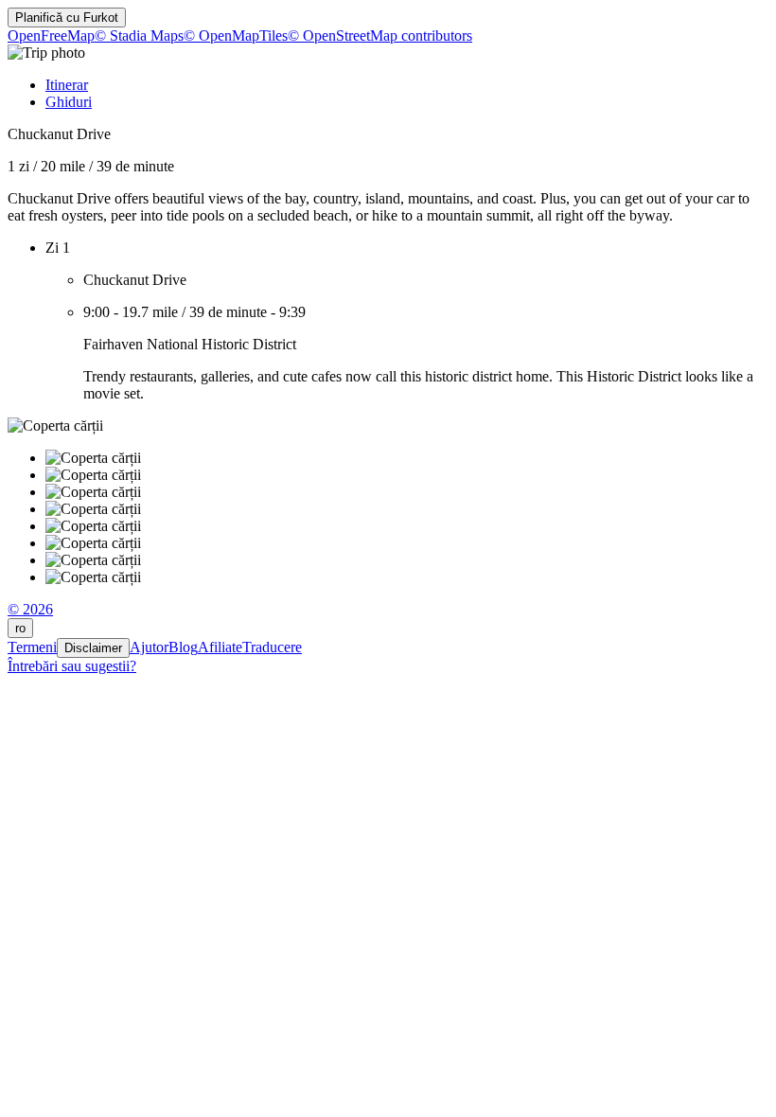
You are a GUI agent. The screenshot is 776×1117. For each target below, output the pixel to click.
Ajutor (149, 647)
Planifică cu (66, 17)
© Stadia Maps (139, 35)
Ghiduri (68, 102)
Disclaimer (93, 648)
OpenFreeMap (51, 35)
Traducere (272, 647)
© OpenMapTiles (236, 35)
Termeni (32, 647)
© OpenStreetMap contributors (380, 35)
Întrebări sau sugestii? (72, 666)
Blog (183, 647)
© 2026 (30, 609)
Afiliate (220, 647)
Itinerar (66, 85)
